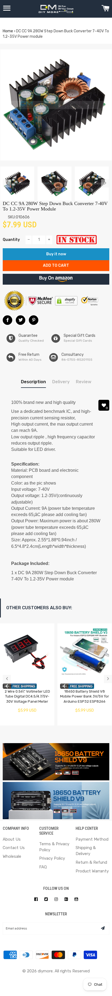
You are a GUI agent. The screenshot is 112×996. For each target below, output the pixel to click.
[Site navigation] (7, 9)
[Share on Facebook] (7, 320)
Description (33, 381)
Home (8, 31)
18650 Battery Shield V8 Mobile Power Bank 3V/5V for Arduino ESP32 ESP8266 (84, 696)
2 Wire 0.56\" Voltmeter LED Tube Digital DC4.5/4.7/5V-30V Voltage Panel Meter (27, 696)
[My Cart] (105, 9)
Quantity (11, 239)
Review (83, 381)
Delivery (61, 381)
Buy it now (56, 254)
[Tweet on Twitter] (20, 320)
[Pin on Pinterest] (33, 320)
